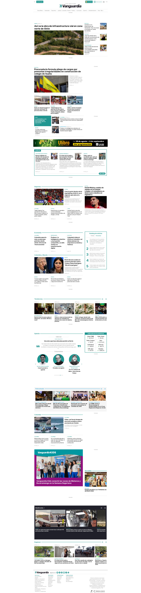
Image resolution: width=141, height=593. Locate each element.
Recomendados (38, 315)
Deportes (53, 10)
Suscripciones (38, 576)
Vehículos (59, 577)
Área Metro (40, 10)
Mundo (69, 10)
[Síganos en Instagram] (62, 572)
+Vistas (92, 235)
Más (102, 10)
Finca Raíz (59, 576)
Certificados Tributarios (40, 588)
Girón (35, 23)
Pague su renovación (40, 579)
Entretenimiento (92, 10)
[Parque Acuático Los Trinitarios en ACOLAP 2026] (96, 479)
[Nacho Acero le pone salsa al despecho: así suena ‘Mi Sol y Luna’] (44, 308)
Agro (36, 117)
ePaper (36, 577)
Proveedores (38, 590)
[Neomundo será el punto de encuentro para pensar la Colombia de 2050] (79, 396)
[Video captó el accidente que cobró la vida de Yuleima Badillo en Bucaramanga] (102, 156)
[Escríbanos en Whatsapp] (68, 572)
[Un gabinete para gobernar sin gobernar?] (74, 359)
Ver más (102, 173)
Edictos (58, 581)
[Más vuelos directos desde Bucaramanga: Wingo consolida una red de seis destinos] (44, 396)
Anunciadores (38, 581)
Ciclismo (53, 106)
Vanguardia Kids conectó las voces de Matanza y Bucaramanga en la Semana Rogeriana (58, 482)
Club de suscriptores (39, 580)
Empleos (59, 579)
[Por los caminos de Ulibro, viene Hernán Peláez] (58, 359)
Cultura (77, 315)
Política (73, 10)
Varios (58, 580)
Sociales (87, 488)
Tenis (68, 208)
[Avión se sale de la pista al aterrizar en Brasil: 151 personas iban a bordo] (42, 100)
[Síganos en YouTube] (64, 572)
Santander (47, 10)
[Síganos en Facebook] (57, 572)
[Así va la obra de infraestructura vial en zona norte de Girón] (58, 42)
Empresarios (63, 126)
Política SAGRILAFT (93, 585)
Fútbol (66, 189)
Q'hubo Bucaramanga (69, 581)
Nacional (69, 235)
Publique (59, 582)
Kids (99, 10)
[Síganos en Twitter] (59, 572)
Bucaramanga (88, 45)
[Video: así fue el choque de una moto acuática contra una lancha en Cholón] (75, 100)
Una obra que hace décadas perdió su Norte (58, 341)
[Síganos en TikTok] (66, 572)
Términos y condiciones (40, 591)
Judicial (59, 10)
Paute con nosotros (39, 582)
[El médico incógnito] (42, 359)
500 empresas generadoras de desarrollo (69, 578)
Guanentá (77, 558)
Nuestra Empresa (39, 585)
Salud (56, 315)
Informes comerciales (40, 402)
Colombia (64, 10)
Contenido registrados (41, 153)
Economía (79, 10)
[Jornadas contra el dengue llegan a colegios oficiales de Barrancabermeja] (44, 551)
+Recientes (98, 235)
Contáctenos (38, 583)
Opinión (85, 10)
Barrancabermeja (63, 153)
